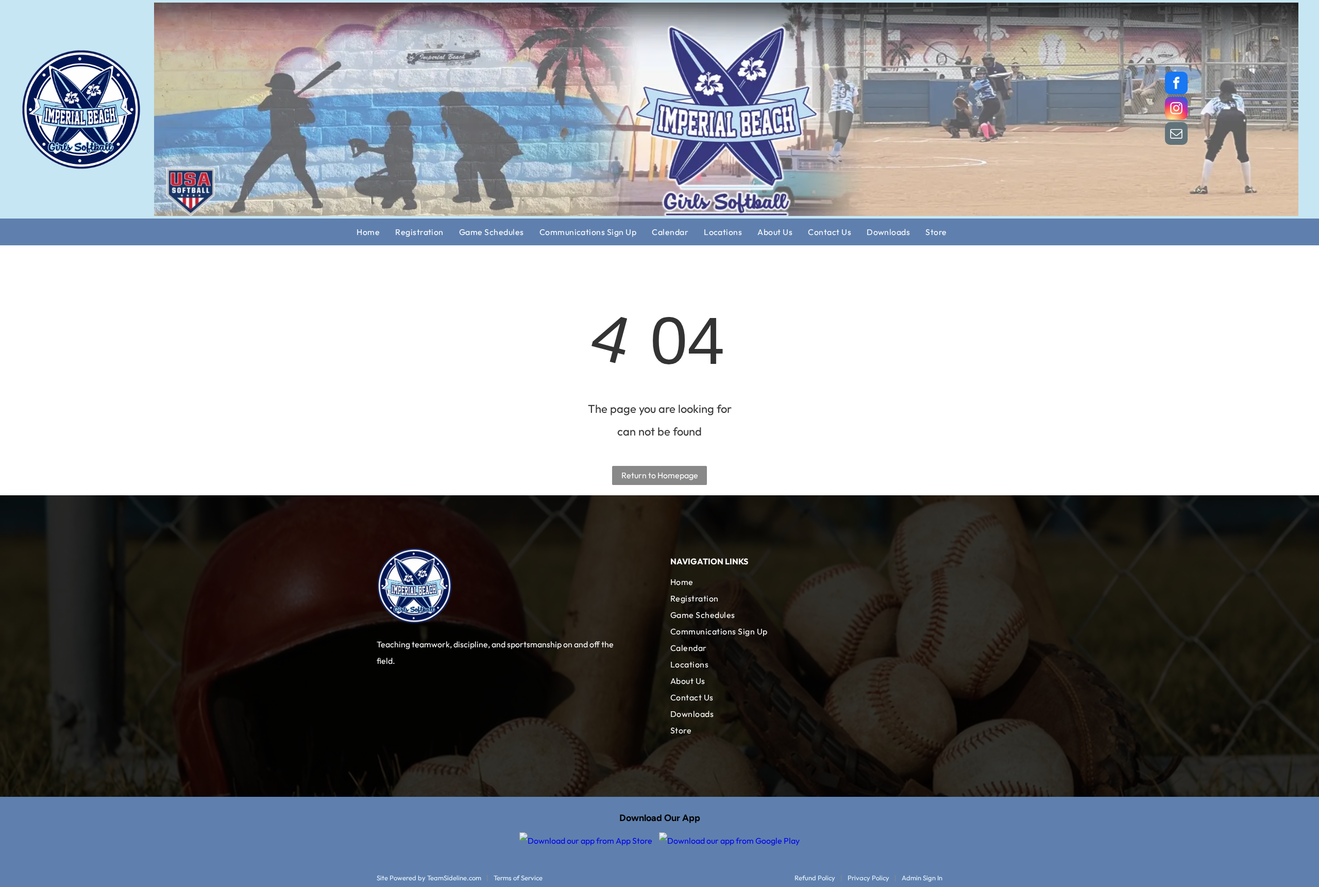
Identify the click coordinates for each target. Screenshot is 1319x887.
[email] (1176, 134)
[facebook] (1176, 84)
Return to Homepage (659, 475)
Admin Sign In (922, 878)
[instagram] (1176, 109)
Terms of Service (518, 878)
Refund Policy (814, 878)
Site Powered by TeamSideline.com (429, 878)
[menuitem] (376, 232)
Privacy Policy (868, 878)
